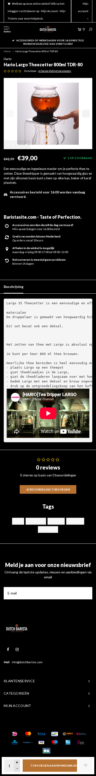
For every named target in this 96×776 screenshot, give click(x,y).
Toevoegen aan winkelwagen (53, 765)
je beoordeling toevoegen (54, 70)
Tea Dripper (35, 521)
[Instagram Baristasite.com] (17, 649)
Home (7, 51)
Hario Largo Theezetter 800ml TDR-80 (36, 51)
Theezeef (75, 521)
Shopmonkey (76, 724)
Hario (8, 59)
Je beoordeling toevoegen (48, 489)
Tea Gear (56, 521)
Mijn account (83, 7)
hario (18, 521)
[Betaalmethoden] (14, 734)
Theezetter (48, 529)
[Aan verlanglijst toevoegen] (86, 765)
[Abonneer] (86, 593)
